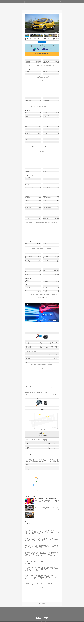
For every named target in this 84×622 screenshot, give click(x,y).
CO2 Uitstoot (40, 612)
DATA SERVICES (42, 609)
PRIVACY (47, 609)
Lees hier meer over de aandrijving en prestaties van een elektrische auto (36, 541)
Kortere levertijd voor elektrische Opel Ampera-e (42, 512)
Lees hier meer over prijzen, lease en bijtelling (32, 534)
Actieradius (46, 612)
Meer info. (47, 77)
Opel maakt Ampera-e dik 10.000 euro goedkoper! (42, 505)
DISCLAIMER (53, 609)
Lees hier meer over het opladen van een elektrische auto (34, 561)
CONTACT (57, 609)
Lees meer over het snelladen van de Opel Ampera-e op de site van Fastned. (36, 392)
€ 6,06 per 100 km (56, 129)
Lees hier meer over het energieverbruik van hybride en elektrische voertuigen (37, 571)
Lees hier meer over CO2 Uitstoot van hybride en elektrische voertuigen (36, 579)
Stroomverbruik (34, 612)
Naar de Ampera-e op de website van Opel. (32, 584)
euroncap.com (49, 248)
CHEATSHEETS (27, 609)
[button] (58, 15)
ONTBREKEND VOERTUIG (35, 609)
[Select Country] (60, 1)
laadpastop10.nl (51, 364)
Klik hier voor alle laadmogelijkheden (42, 144)
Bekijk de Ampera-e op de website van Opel (42, 297)
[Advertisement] (42, 8)
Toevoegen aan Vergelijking (42, 41)
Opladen (51, 612)
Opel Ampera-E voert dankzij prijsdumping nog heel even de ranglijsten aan (45, 498)
